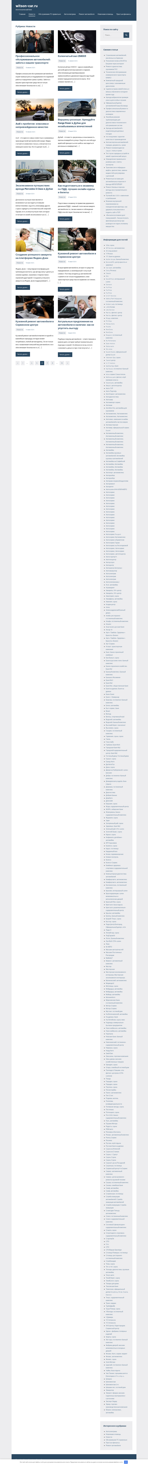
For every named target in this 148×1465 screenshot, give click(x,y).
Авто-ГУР (109, 388)
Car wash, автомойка (113, 268)
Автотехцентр (111, 559)
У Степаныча (111, 1320)
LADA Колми (110, 307)
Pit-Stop (109, 321)
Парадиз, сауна (111, 1081)
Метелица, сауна (112, 986)
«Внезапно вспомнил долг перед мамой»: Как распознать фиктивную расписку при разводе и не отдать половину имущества (117, 220)
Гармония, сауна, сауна (114, 736)
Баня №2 (109, 683)
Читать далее (22, 92)
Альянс (108, 624)
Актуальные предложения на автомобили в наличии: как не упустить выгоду (76, 325)
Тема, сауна (110, 1264)
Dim (107, 276)
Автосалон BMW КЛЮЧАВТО (116, 489)
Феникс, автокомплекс (114, 1356)
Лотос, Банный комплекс (115, 938)
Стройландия (111, 1261)
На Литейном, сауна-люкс (115, 1020)
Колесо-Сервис (111, 862)
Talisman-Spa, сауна (113, 357)
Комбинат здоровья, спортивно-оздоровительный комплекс (117, 868)
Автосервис (110, 492)
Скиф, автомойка (112, 1188)
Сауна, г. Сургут (112, 1154)
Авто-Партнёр (111, 391)
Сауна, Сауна (111, 1157)
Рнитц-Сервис (111, 1137)
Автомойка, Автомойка (114, 464)
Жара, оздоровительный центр (117, 806)
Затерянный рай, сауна (114, 823)
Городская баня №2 (113, 747)
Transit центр (110, 360)
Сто (107, 1244)
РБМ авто (109, 1129)
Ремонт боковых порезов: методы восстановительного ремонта (116, 190)
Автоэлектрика (70, 14)
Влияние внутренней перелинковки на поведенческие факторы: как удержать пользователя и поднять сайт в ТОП (116, 206)
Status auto (110, 346)
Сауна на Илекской (113, 1149)
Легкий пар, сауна (112, 933)
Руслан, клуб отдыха (113, 1143)
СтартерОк (110, 1239)
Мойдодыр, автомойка (114, 989)
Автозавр (109, 399)
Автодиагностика (112, 397)
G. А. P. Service (111, 296)
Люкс (108, 944)
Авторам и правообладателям (117, 481)
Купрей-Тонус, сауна (113, 919)
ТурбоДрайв (110, 1306)
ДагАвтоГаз (110, 764)
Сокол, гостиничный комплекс (117, 1216)
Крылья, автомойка (113, 913)
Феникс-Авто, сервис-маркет (116, 1354)
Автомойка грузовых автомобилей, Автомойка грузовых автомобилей (115, 455)
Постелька (110, 1109)
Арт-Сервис (110, 644)
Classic (108, 273)
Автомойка (110, 450)
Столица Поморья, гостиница (117, 1253)
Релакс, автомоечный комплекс (117, 1135)
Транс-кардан (111, 1303)
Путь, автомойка (112, 1121)
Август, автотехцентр (114, 385)
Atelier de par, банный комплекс (117, 259)
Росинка (109, 1140)
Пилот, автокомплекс (114, 1093)
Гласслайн (110, 742)
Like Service (110, 310)
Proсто (108, 327)
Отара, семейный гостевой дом (117, 1067)
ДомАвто (109, 798)
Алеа (108, 607)
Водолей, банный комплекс (116, 722)
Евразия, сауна (111, 804)
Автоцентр (110, 565)
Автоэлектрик (111, 573)
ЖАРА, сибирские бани (114, 809)
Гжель (108, 739)
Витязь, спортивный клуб (115, 717)
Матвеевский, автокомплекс (116, 980)
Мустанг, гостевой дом (114, 1011)
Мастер (108, 966)
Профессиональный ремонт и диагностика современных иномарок (117, 111)
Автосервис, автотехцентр (116, 554)
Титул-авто (110, 1275)
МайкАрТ (109, 958)
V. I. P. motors (110, 363)
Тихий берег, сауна (113, 1278)
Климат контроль (112, 857)
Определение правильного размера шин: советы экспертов (116, 162)
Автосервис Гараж (113, 543)
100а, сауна (110, 245)
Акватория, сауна (112, 596)
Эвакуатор (110, 1390)
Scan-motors (110, 343)
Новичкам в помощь (105, 14)
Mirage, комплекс (112, 318)
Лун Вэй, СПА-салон (113, 941)
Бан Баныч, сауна (112, 658)
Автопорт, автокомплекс (115, 472)
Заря (108, 820)
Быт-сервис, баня (112, 708)
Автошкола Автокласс (114, 568)
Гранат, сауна (111, 759)
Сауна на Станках (112, 1152)
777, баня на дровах (113, 256)
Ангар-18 (109, 630)
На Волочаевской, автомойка (117, 1014)
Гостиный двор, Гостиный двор (117, 756)
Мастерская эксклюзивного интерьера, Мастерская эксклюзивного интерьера (116, 975)
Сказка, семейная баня (114, 1185)
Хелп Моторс (110, 1362)
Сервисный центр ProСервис (116, 1168)
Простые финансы (123, 14)
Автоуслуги (110, 562)
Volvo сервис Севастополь (115, 374)
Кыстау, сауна (111, 921)
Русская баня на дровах (115, 1146)
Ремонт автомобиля (86, 14)
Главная (22, 14)
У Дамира (109, 1317)
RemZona (109, 329)
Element (109, 284)
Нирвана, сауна (111, 1048)
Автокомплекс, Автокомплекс (117, 414)
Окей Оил (109, 1053)
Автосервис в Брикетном (115, 540)
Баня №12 (109, 680)
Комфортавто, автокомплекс (116, 879)
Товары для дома (112, 1283)
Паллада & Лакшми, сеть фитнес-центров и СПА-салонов (115, 1073)
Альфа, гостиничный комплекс (117, 621)
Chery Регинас (111, 270)
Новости (32, 14)
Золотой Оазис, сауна (114, 832)
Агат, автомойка (112, 585)
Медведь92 (110, 983)
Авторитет (109, 486)
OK (126, 1462)
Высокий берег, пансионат (115, 725)
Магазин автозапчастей (114, 949)
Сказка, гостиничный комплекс (117, 1182)
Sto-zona (109, 349)
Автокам (109, 405)
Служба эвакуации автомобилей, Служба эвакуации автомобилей (115, 1199)
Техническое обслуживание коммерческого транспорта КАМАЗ (116, 75)
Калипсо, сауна (111, 846)
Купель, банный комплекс (115, 916)
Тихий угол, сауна (112, 1281)
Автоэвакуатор (111, 571)
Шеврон (109, 1379)
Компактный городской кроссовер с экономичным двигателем (115, 83)
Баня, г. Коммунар (112, 697)
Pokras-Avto (110, 324)
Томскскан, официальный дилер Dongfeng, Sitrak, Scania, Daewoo (117, 1292)
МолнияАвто (110, 997)
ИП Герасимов (111, 843)
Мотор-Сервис (111, 1006)
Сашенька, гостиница (114, 1166)
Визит (108, 711)
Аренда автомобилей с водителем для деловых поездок (115, 131)
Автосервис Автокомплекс (116, 537)
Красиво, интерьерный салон (116, 891)
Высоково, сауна (112, 728)
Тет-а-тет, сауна (112, 1267)
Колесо (108, 860)
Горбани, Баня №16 (113, 745)
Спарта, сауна (111, 1230)
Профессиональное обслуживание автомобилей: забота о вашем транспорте (33, 59)
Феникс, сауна (111, 1359)
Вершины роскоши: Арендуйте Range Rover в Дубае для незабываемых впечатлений (76, 123)
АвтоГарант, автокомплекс (116, 394)
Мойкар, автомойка (113, 994)
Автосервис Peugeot (113, 534)
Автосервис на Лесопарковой (117, 545)
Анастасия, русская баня (115, 627)
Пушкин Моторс (111, 1123)
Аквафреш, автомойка (114, 599)
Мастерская (110, 969)
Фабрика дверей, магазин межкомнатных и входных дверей (115, 1348)
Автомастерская (112, 425)
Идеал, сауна (111, 834)
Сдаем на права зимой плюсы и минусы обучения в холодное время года (117, 91)
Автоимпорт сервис (113, 402)
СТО (107, 1241)
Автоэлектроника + (113, 582)
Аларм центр (110, 604)
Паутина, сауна (111, 1087)
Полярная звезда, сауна (115, 1107)
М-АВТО (109, 947)
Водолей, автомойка (113, 719)
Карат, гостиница (112, 848)
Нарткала (109, 1034)
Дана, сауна (110, 767)
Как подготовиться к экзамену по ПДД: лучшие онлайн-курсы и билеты (76, 189)
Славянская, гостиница (114, 1194)
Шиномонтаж (111, 1382)
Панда (108, 1079)
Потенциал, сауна (112, 1112)
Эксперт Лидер (111, 1401)
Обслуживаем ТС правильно (49, 14)
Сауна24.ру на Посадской (115, 1163)
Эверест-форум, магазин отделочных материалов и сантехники (115, 1395)
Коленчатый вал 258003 (72, 56)
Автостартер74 (111, 557)
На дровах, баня (112, 1017)
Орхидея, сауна (111, 1065)
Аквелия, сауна (111, 602)
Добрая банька (111, 795)
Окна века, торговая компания (117, 1056)
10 (62, 363)
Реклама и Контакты (113, 1132)
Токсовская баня (112, 1286)
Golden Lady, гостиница (114, 304)
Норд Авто (110, 1050)
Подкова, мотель (112, 1098)
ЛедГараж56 (110, 935)
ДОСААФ (109, 801)
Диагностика (110, 792)
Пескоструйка (111, 1090)
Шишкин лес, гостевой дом (116, 1387)
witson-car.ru (27, 6)
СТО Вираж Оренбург (114, 1250)
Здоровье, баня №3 (113, 826)
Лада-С (108, 930)
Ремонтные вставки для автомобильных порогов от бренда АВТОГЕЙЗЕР (116, 181)
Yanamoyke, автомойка (114, 383)
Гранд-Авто (110, 761)
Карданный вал (111, 851)
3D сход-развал (111, 251)
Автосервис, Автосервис (115, 548)
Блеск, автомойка (112, 705)
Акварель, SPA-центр (113, 590)
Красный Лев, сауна (113, 902)
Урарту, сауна (111, 1337)
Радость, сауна (111, 1126)
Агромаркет (110, 587)
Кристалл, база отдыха (114, 905)
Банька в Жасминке (113, 677)
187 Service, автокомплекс (115, 248)
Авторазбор (110, 475)
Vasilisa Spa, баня (112, 366)
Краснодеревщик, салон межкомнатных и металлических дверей (115, 896)
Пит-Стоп (109, 1095)
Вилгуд (108, 714)
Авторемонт (110, 484)
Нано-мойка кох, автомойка (116, 1028)
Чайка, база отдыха (113, 1370)
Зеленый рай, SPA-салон (115, 829)
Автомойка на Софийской (115, 461)
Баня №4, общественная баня (117, 686)
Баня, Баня (110, 694)
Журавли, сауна (112, 818)
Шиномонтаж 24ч (112, 1384)
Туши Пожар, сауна (113, 1309)
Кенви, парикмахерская (114, 854)
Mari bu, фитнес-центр (114, 312)
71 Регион (109, 254)
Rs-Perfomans (111, 341)
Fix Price (109, 287)
